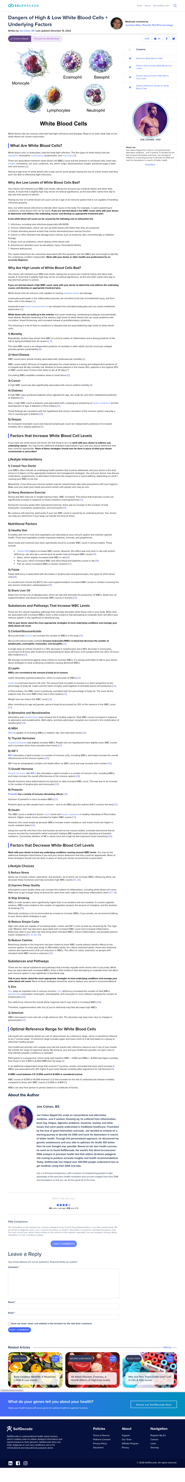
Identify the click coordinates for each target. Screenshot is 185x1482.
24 (50, 699)
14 (94, 554)
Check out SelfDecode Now (153, 1404)
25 (23, 723)
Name (12, 1302)
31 (56, 799)
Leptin (11, 683)
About (148, 5)
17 (70, 564)
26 (84, 732)
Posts (139, 5)
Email (11, 1312)
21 (81, 635)
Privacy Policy (100, 1443)
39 (21, 908)
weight (11, 163)
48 (112, 1069)
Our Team (127, 1439)
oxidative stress (71, 293)
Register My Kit (158, 1435)
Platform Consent (102, 1439)
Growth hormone (16, 773)
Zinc (10, 991)
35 (74, 879)
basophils (13, 155)
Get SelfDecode (161, 5)
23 (114, 686)
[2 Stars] (60, 1205)
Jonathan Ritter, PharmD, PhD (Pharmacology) (149, 25)
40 (28, 934)
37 (111, 892)
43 (39, 934)
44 (50, 953)
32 (115, 804)
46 (99, 1002)
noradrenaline (31, 717)
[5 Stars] (69, 1205)
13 (64, 507)
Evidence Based (36, 38)
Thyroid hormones (17, 742)
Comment (14, 1267)
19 (50, 585)
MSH (10, 732)
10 (22, 397)
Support (126, 1435)
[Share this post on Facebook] (166, 39)
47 (23, 1020)
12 (81, 499)
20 (75, 597)
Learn (153, 1443)
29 (109, 763)
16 (97, 560)
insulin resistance (101, 403)
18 (15, 577)
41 (32, 934)
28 (47, 758)
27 (60, 745)
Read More (150, 164)
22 (78, 677)
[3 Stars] (63, 1205)
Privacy (125, 1447)
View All (167, 1347)
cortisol (28, 635)
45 (159, 38)
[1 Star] (57, 1205)
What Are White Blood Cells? (149, 58)
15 (68, 557)
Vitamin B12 (23, 551)
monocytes (68, 155)
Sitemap (154, 1447)
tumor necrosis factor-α (36, 306)
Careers (154, 1439)
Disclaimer (98, 1447)
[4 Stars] (66, 1205)
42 (35, 934)
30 (57, 784)
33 (74, 817)
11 (42, 426)
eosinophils (37, 155)
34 (33, 825)
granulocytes (14, 994)
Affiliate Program (130, 1443)
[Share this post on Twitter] (174, 39)
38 (114, 892)
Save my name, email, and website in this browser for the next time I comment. (51, 1323)
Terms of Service (101, 1435)
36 (78, 879)
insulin (46, 814)
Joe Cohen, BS (26, 30)
